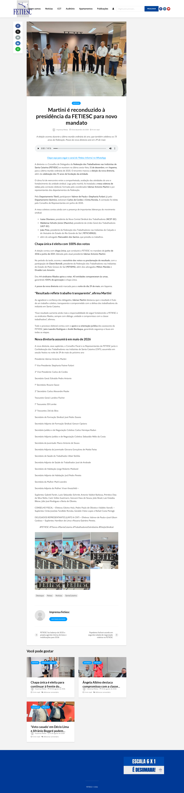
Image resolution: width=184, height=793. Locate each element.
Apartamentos (86, 8)
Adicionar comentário (51, 692)
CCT (59, 8)
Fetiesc (49, 595)
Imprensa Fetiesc (62, 130)
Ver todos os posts (58, 619)
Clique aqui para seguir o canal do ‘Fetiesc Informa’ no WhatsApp (76, 157)
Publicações (102, 8)
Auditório (70, 8)
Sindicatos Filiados (48, 663)
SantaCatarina (71, 595)
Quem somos (34, 8)
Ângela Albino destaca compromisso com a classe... (101, 684)
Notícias (49, 8)
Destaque (40, 595)
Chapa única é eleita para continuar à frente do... (47, 684)
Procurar (151, 9)
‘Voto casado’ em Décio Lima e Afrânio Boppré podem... (50, 729)
